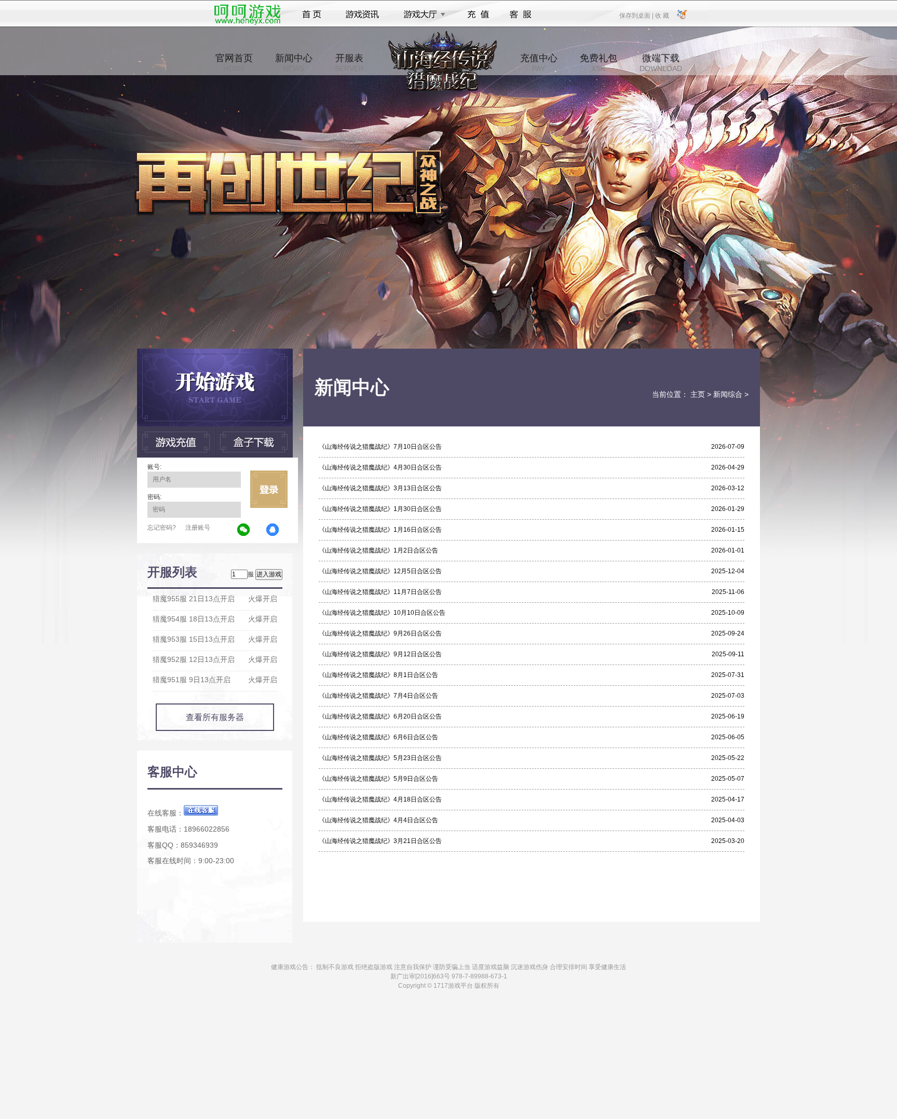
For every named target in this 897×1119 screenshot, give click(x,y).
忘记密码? (161, 527)
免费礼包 (598, 63)
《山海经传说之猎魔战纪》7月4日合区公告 (378, 695)
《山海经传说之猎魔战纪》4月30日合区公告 (380, 467)
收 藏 (662, 15)
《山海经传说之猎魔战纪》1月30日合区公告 (380, 509)
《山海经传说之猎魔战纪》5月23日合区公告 (380, 758)
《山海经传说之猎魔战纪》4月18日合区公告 (380, 799)
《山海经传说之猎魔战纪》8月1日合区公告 (378, 675)
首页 (311, 14)
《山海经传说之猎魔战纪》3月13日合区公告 (380, 488)
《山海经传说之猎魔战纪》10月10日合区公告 (382, 612)
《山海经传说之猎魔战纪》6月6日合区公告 (378, 737)
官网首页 (234, 63)
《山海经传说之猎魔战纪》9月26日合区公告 (380, 633)
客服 (520, 14)
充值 (477, 14)
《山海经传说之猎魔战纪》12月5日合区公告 (380, 571)
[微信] (244, 530)
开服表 (349, 63)
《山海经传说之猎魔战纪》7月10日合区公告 (380, 446)
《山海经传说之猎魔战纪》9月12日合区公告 (380, 654)
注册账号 (197, 527)
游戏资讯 (362, 14)
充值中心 (539, 63)
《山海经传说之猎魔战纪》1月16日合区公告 (380, 529)
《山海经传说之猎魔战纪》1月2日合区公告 (378, 550)
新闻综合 (727, 394)
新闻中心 (293, 63)
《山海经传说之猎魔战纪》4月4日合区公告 (378, 820)
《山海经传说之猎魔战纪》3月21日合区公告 (380, 841)
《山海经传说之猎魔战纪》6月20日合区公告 (380, 716)
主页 (697, 394)
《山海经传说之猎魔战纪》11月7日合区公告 (380, 592)
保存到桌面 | (637, 15)
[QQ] (273, 530)
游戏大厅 (421, 14)
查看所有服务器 (215, 717)
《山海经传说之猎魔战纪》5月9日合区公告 (378, 778)
